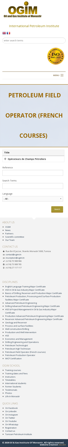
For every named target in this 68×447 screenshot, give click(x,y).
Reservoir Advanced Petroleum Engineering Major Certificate (33, 319)
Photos (8, 393)
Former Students (13, 386)
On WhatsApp (11, 424)
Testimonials (11, 389)
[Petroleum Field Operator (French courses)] (4, 33)
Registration (11, 427)
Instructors (10, 376)
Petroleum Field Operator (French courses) (25, 352)
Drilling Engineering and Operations (22, 342)
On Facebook (11, 408)
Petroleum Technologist (16, 345)
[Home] (22, 9)
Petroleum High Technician (18, 348)
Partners (9, 233)
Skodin (62, 444)
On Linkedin (11, 411)
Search (57, 209)
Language (7, 194)
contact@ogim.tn (13, 254)
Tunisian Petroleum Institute (18, 434)
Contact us (10, 430)
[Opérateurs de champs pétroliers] (8, 33)
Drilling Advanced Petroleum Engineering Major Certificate (32, 306)
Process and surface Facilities (19, 325)
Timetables (10, 380)
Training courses (13, 370)
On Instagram (11, 414)
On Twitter (10, 417)
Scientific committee (14, 236)
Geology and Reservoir (16, 322)
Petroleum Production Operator (20, 355)
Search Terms (9, 181)
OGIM (8, 226)
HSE (7, 335)
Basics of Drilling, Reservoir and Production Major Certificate (33, 293)
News (8, 230)
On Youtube (11, 421)
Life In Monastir (12, 396)
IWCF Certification (13, 358)
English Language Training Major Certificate (25, 286)
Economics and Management (18, 338)
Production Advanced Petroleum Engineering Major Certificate (34, 316)
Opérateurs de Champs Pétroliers (27, 158)
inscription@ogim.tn (15, 257)
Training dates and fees (16, 373)
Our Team (10, 240)
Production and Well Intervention (20, 332)
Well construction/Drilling (17, 329)
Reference (7, 167)
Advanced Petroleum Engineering (21, 303)
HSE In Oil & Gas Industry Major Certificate (25, 289)
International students (15, 383)
